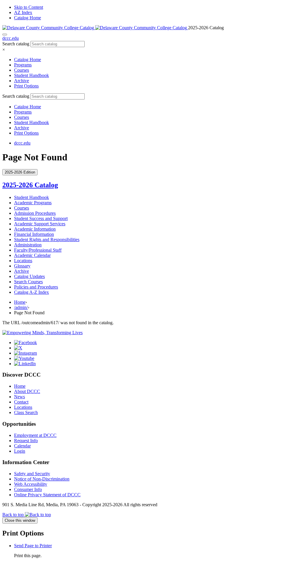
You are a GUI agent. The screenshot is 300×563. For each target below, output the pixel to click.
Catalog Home (27, 17)
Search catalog (15, 43)
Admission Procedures (35, 213)
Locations (23, 260)
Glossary (22, 265)
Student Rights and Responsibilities (46, 239)
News (19, 396)
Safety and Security (32, 473)
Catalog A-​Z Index (31, 292)
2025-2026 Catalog (30, 185)
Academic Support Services (39, 223)
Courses (21, 70)
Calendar (22, 445)
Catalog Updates (29, 276)
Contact (21, 401)
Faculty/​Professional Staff (38, 250)
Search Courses (28, 281)
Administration (28, 244)
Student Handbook (31, 75)
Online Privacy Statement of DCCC (47, 494)
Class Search (26, 412)
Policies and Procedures (36, 286)
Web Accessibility (30, 484)
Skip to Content (28, 7)
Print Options (26, 85)
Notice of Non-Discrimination (41, 478)
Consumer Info (28, 489)
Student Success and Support (41, 218)
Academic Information (35, 228)
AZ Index (23, 12)
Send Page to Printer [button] (33, 545)
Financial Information (34, 234)
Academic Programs (33, 202)
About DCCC (27, 391)
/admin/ (21, 307)
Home (19, 302)
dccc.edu (10, 38)
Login (19, 451)
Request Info (26, 440)
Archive (21, 80)
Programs (23, 64)
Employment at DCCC (35, 435)
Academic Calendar (32, 255)
